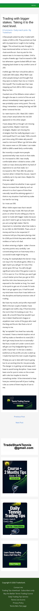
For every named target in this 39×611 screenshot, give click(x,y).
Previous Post (19, 417)
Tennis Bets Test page (18, 606)
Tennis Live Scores (18, 600)
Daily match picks (21, 30)
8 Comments (8, 30)
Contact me (18, 587)
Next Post (19, 422)
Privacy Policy (18, 603)
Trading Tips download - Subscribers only (18, 590)
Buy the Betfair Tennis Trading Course (18, 593)
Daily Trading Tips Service (18, 597)
